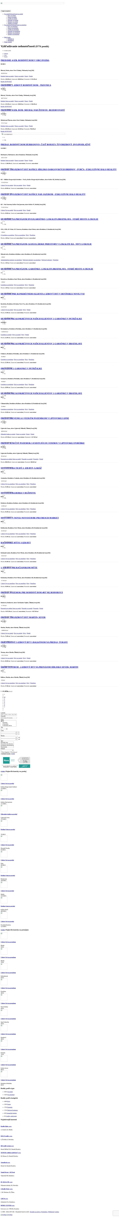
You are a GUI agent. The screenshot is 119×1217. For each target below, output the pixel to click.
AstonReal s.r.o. (5, 1162)
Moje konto (7, 37)
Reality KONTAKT (6, 81)
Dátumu (6, 53)
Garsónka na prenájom (7, 285)
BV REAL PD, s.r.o (6, 1182)
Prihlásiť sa (11, 39)
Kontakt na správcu (35, 1212)
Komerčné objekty (12, 1113)
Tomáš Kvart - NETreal (8, 1172)
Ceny (5, 55)
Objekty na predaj (13, 23)
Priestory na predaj (13, 22)
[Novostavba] (7, 747)
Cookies (56, 1212)
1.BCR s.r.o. (4, 1198)
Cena (2, 730)
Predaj (31, 76)
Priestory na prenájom (14, 33)
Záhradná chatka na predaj (8, 434)
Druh (2, 719)
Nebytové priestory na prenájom (32, 260)
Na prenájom (10, 1094)
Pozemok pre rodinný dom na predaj (11, 459)
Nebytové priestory (47, 260)
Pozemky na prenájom (14, 31)
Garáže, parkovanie (11, 1116)
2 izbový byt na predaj (7, 210)
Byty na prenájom (13, 26)
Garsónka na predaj (6, 334)
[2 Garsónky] (8, 724)
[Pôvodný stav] (7, 742)
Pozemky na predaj (13, 20)
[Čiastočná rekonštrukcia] (7, 744)
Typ (2, 727)
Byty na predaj (12, 15)
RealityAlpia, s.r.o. (6, 1126)
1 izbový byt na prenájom (8, 533)
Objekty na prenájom (13, 34)
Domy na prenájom (13, 28)
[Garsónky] (8, 722)
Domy (26, 76)
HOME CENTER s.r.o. (8, 1205)
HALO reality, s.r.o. (6, 1136)
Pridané (3, 748)
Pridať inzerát (8, 42)
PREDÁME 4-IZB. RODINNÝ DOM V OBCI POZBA (25, 60)
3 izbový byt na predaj (7, 185)
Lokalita (3, 713)
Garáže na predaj (12, 18)
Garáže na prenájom (13, 29)
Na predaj (10, 1092)
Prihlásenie (51, 1212)
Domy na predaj (12, 17)
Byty (24, 185)
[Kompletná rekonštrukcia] (7, 745)
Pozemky (36, 459)
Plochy (5, 56)
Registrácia (11, 40)
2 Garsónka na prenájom (7, 235)
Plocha (2, 735)
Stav (2, 741)
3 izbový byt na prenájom (8, 558)
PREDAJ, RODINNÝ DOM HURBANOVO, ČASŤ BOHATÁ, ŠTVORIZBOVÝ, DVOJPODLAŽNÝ (45, 144)
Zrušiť (13, 753)
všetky (3, 771)
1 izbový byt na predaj (7, 310)
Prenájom (32, 235)
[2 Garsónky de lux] (8, 725)
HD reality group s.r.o (7, 1146)
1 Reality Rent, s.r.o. (7, 1189)
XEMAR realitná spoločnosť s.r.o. (11, 1152)
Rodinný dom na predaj (7, 76)
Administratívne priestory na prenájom (11, 260)
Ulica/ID (3, 716)
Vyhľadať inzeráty (5, 753)
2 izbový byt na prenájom (8, 484)
